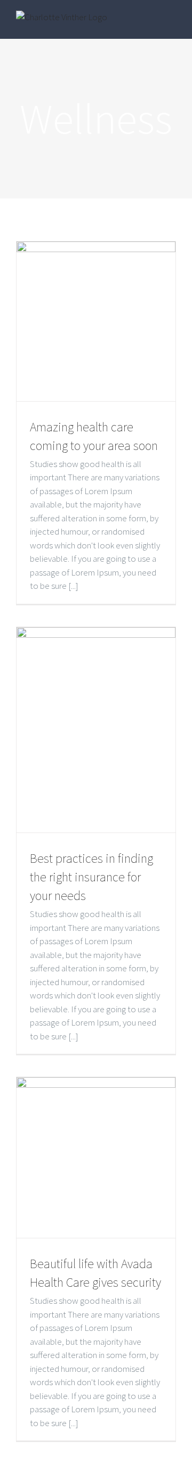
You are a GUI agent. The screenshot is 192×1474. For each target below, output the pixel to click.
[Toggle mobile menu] (171, 22)
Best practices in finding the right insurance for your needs (91, 877)
